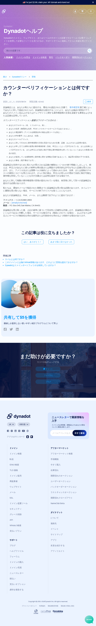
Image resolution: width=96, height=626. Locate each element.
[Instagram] (12, 431)
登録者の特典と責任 (67, 606)
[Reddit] (28, 431)
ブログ (48, 382)
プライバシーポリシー (29, 606)
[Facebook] (8, 431)
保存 (89, 101)
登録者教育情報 (53, 606)
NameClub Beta (57, 503)
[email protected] (19, 202)
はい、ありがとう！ (33, 242)
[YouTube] (23, 431)
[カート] (82, 11)
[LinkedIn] (15, 431)
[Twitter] (19, 431)
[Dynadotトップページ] (4, 11)
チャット (49, 369)
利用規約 (42, 606)
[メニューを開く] (91, 11)
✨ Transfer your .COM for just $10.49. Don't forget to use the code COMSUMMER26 (46, 2)
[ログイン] (75, 11)
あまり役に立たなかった (61, 242)
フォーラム (48, 375)
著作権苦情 (75, 107)
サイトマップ (57, 534)
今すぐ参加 (79, 433)
